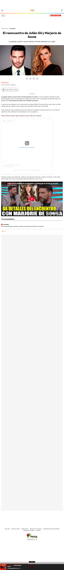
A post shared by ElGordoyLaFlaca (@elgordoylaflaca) (27, 170)
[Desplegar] (32, 562)
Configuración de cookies (28, 530)
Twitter (30, 78)
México (3, 16)
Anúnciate (38, 530)
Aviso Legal (7, 528)
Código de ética (24, 528)
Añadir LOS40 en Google (11, 89)
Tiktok (24, 518)
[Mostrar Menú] (2, 10)
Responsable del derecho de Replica (51, 528)
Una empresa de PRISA (32, 535)
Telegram (37, 78)
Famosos (3, 231)
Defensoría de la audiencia (36, 528)
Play (32, 567)
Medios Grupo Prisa (32, 539)
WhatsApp (33, 78)
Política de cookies (16, 528)
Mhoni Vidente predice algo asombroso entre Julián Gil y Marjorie (21, 115)
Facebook (26, 78)
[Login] (61, 10)
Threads (40, 518)
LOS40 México (32, 10)
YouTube (27, 518)
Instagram (30, 518)
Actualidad (12, 28)
